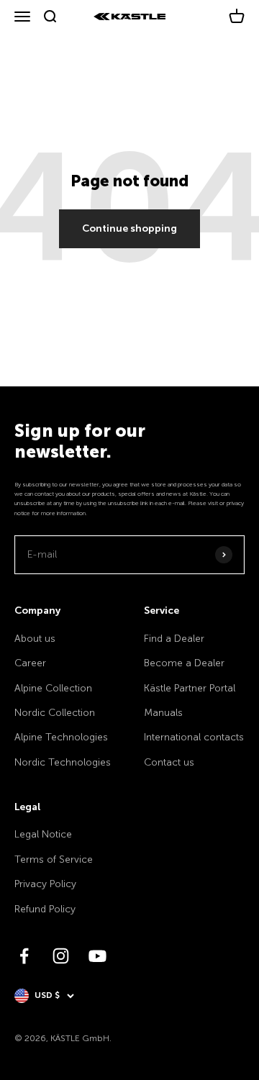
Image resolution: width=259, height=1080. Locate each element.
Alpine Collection (53, 688)
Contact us (169, 762)
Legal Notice (43, 834)
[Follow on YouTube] (97, 956)
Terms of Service (53, 859)
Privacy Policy (45, 884)
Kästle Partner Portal (189, 688)
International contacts (194, 737)
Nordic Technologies (62, 762)
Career (30, 663)
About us (34, 638)
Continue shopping (129, 228)
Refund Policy (45, 909)
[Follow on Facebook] (24, 956)
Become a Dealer (184, 663)
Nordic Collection (54, 713)
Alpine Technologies (61, 737)
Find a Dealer (174, 638)
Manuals (163, 713)
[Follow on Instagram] (61, 956)
